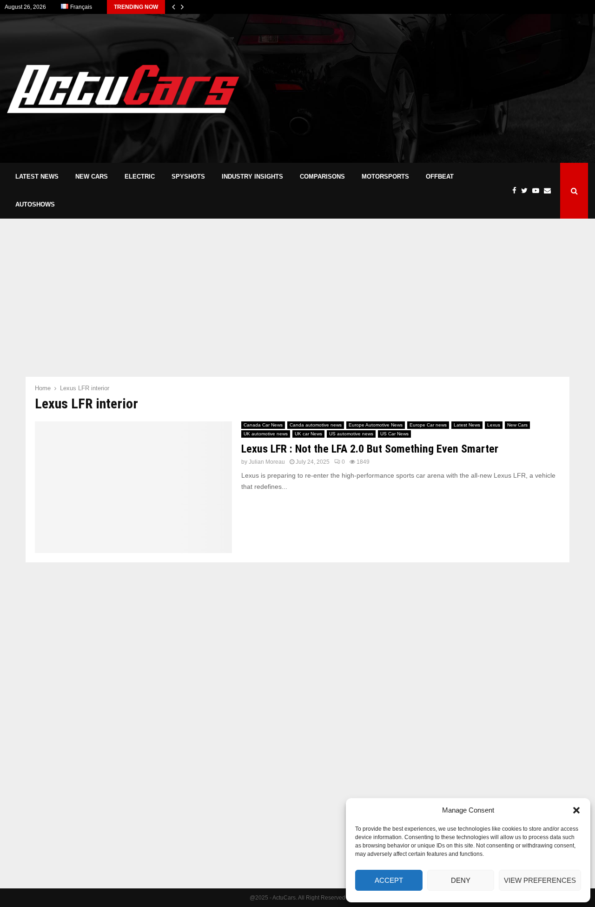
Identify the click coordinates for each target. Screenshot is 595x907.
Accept (389, 880)
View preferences (540, 880)
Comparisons (322, 176)
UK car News (308, 433)
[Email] (549, 191)
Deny (460, 880)
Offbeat (440, 176)
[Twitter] (526, 191)
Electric (140, 176)
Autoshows (35, 204)
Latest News (37, 176)
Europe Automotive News (376, 424)
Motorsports (385, 176)
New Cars (91, 176)
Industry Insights (252, 176)
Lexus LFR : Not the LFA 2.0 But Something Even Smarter (369, 448)
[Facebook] (516, 191)
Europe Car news (428, 424)
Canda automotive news (316, 424)
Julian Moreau (267, 462)
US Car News (394, 433)
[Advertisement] (419, 88)
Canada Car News (263, 424)
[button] (576, 810)
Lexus (493, 424)
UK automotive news (266, 433)
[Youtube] (538, 191)
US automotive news (351, 433)
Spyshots (188, 176)
